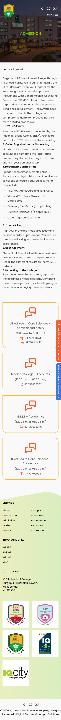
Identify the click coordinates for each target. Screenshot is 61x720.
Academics (38, 515)
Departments (39, 520)
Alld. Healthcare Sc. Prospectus (58, 341)
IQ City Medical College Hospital (29, 710)
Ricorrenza (37, 525)
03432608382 (33, 384)
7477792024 (33, 338)
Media (6, 525)
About (6, 510)
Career (7, 530)
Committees (10, 515)
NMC (5, 562)
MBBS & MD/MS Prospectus (58, 381)
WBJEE (7, 547)
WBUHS (7, 557)
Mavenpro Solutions (47, 714)
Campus (36, 510)
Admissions (9, 520)
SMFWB (7, 552)
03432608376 (33, 427)
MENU (50, 14)
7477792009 (33, 473)
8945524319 (33, 342)
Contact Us (38, 530)
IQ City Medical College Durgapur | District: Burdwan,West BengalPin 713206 (20, 584)
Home (6, 69)
